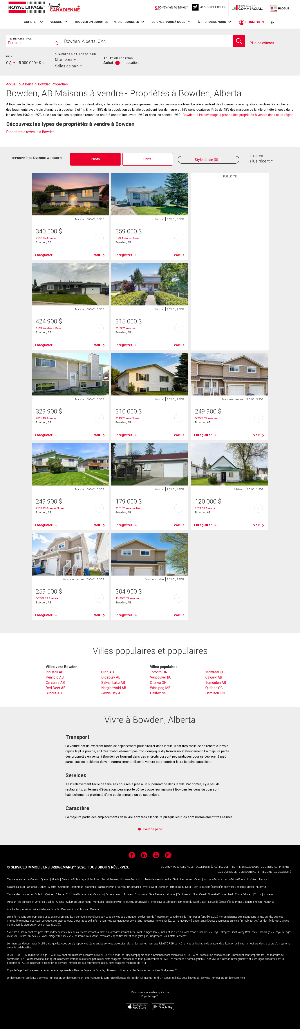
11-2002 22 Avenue (127, 598)
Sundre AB (54, 693)
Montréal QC (214, 672)
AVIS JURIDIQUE (227, 871)
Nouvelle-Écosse (213, 879)
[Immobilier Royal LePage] (44, 8)
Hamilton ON (215, 693)
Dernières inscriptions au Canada (80, 909)
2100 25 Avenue (46, 238)
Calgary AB (213, 677)
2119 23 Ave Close (127, 418)
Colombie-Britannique (73, 879)
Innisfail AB (54, 672)
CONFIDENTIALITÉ (249, 871)
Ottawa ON (158, 683)
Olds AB (107, 672)
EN (273, 22)
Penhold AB (55, 677)
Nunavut (264, 879)
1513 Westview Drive (48, 328)
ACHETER (31, 21)
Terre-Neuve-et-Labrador (158, 879)
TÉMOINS (267, 871)
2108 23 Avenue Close (50, 508)
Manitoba (93, 879)
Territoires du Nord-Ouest (187, 879)
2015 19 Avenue (46, 418)
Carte (147, 159)
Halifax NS (158, 693)
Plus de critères (261, 43)
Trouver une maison (18, 879)
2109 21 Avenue (126, 328)
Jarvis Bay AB (112, 693)
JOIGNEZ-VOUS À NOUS (168, 21)
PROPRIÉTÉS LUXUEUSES (245, 866)
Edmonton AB (215, 683)
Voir (97, 255)
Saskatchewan (109, 879)
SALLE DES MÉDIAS (206, 866)
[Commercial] (247, 8)
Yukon (253, 879)
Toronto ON (158, 672)
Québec (45, 879)
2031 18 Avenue (205, 508)
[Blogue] (279, 8)
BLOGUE (223, 866)
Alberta (55, 879)
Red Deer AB (55, 688)
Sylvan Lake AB (113, 683)
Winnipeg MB (160, 688)
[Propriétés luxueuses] (209, 8)
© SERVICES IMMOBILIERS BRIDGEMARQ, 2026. (46, 867)
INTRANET (285, 866)
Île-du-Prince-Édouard (236, 879)
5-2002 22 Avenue (206, 418)
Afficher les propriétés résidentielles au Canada (33, 909)
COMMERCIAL (269, 866)
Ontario (34, 879)
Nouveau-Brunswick (131, 879)
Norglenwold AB (113, 688)
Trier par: (257, 155)
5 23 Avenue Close (127, 238)
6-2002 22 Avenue (47, 598)
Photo (95, 159)
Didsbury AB (110, 677)
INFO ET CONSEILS (126, 21)
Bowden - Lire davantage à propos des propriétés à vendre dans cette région (238, 115)
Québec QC (214, 688)
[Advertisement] (230, 248)
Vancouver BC (160, 677)
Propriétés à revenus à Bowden (30, 132)
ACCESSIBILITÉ (282, 871)
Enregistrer (43, 255)
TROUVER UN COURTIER (91, 21)
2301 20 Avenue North (129, 508)
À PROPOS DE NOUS (212, 21)
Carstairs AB (55, 683)
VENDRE (56, 21)
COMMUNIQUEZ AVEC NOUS (177, 866)
